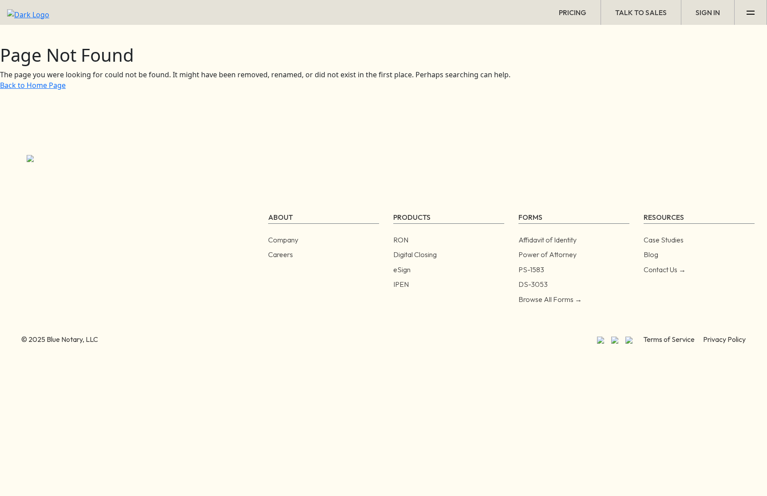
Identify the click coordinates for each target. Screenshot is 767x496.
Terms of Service (669, 339)
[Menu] (751, 12)
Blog (651, 254)
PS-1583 (531, 269)
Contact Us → (665, 269)
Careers (280, 254)
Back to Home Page (33, 85)
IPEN (401, 284)
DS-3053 (533, 284)
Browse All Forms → (550, 299)
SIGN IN (708, 12)
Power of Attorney (547, 254)
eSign (402, 269)
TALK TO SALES (641, 12)
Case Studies (664, 239)
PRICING (572, 12)
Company (283, 239)
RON (400, 239)
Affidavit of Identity (547, 239)
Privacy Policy (724, 339)
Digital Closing (415, 254)
